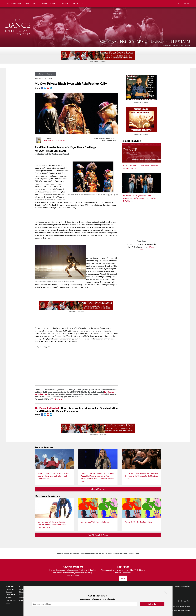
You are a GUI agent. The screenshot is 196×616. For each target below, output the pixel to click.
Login (75, 4)
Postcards (50, 74)
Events (21, 589)
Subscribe (152, 604)
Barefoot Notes (11, 600)
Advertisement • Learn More (98, 61)
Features (40, 74)
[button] (81, 4)
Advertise (64, 4)
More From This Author (59, 140)
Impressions (10, 589)
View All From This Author (98, 535)
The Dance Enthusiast (47, 408)
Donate (123, 578)
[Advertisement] (141, 222)
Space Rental (23, 597)
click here (58, 399)
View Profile (46, 140)
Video (8, 603)
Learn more (75, 575)
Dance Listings (31, 4)
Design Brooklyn (184, 610)
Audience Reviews (49, 4)
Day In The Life (11, 594)
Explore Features (13, 4)
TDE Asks (9, 597)
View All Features (98, 489)
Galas (21, 600)
